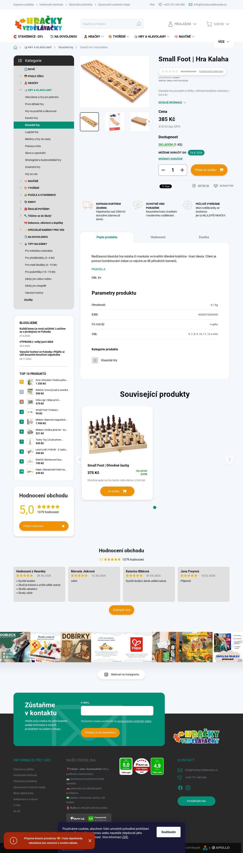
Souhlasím (168, 832)
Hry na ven (31, 174)
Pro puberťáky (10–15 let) (40, 271)
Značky (28, 299)
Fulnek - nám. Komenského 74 (87, 769)
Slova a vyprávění (35, 152)
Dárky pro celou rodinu (38, 278)
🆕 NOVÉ (29, 69)
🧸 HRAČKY (31, 83)
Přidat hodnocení (33, 526)
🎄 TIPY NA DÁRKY (35, 243)
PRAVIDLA (98, 269)
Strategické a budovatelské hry (43, 159)
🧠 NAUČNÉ (31, 181)
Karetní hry (31, 117)
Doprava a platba (23, 4)
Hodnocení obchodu (51, 4)
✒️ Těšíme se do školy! (37, 215)
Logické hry (32, 132)
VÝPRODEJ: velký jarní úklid (36, 341)
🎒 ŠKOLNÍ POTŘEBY (37, 208)
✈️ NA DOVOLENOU (36, 236)
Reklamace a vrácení (25, 799)
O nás (16, 805)
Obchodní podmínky (80, 4)
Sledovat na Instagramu (125, 674)
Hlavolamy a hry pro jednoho (42, 97)
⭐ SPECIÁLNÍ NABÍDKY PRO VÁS (44, 229)
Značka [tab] (204, 237)
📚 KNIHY (30, 201)
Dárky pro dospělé (35, 285)
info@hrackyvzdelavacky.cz (201, 769)
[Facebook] (180, 787)
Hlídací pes (226, 185)
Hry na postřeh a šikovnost (41, 111)
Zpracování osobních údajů (114, 4)
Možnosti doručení (170, 158)
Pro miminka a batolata (39, 250)
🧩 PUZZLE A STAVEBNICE (40, 194)
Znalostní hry (32, 167)
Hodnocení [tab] (158, 237)
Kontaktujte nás (196, 800)
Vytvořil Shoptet (190, 847)
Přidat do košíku (205, 170)
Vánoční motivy (34, 292)
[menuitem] (29, 36)
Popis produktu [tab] (107, 237)
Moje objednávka (23, 793)
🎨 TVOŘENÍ (31, 187)
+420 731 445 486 (196, 777)
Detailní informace (170, 102)
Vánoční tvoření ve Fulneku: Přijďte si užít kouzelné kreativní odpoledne (42, 353)
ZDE (125, 837)
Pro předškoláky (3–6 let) (40, 257)
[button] (155, 507)
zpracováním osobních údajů (134, 721)
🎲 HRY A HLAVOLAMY (38, 90)
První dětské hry (34, 104)
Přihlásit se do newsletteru (100, 732)
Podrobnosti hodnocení (211, 71)
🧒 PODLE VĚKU (33, 76)
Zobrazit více (121, 610)
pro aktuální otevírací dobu (89, 807)
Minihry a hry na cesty (38, 139)
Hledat (139, 23)
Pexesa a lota (33, 146)
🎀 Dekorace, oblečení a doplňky (43, 222)
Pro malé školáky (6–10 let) (41, 264)
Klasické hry (32, 125)
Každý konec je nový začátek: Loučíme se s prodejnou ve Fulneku (43, 330)
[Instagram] (188, 787)
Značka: (173, 81)
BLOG (17, 811)
